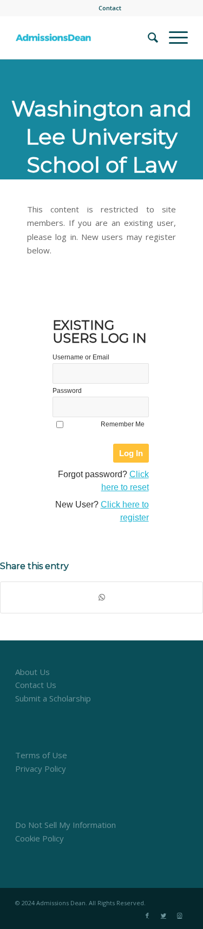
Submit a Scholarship (53, 698)
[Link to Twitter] (163, 915)
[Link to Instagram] (180, 915)
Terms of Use (41, 755)
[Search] (147, 37)
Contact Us (35, 684)
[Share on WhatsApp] (101, 597)
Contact (110, 8)
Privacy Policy (40, 768)
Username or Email (81, 357)
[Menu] (173, 37)
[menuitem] (110, 8)
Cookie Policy (39, 838)
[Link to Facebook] (147, 915)
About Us (32, 671)
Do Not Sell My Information (65, 824)
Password (67, 391)
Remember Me (123, 424)
